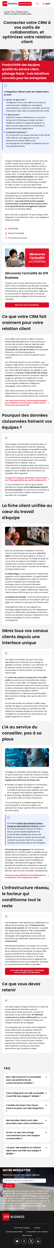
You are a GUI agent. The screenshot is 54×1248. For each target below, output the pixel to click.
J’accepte (8, 1185)
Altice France (27, 1235)
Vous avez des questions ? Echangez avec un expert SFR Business (27, 971)
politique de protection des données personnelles (24, 1206)
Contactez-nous (25, 4)
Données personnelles (14, 1232)
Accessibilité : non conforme (37, 1232)
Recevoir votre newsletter (27, 305)
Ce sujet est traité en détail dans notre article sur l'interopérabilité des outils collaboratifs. (26, 479)
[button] (27, 1080)
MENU (47, 4)
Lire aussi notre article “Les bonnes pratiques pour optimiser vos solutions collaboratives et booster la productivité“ (26, 402)
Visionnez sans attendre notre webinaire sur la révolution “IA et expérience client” (25, 876)
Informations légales (22, 1228)
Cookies (37, 1228)
